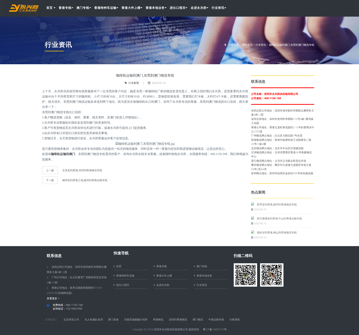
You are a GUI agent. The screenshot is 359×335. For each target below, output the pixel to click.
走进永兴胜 (199, 8)
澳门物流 (198, 319)
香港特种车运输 (105, 8)
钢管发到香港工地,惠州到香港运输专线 (84, 180)
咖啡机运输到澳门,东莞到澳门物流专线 (291, 44)
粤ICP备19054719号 (215, 329)
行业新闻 (133, 83)
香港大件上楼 (131, 8)
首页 (50, 8)
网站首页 (247, 44)
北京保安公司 (71, 319)
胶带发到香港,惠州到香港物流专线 (277, 204)
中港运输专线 (216, 319)
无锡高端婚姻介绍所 (136, 319)
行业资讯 (218, 8)
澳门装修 (113, 319)
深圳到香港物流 (178, 319)
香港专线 (65, 8)
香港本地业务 (155, 8)
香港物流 (158, 319)
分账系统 (234, 319)
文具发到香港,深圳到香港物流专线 (82, 170)
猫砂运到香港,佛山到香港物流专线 (277, 232)
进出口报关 (178, 8)
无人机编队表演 (94, 319)
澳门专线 (82, 8)
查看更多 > (53, 298)
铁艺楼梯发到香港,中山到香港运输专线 (279, 218)
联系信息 (54, 255)
